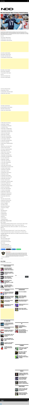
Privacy (2, 400)
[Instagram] (1, 258)
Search (16, 275)
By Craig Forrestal (3, 30)
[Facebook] (2, 258)
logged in (5, 262)
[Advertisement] (14, 46)
